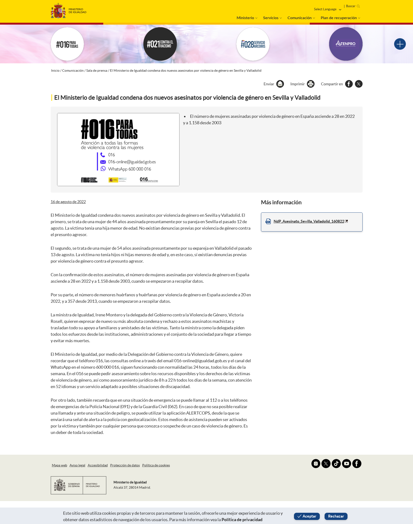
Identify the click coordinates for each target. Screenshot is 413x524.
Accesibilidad (98, 465)
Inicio (55, 70)
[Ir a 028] (253, 44)
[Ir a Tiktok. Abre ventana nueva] (336, 463)
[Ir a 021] (160, 44)
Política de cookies (156, 465)
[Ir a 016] (67, 44)
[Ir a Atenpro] (346, 44)
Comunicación (300, 18)
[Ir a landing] (400, 44)
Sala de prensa (96, 70)
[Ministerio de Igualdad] (69, 9)
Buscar (350, 6)
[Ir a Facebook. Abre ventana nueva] (356, 463)
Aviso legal (77, 465)
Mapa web (59, 465)
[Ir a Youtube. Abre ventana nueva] (346, 463)
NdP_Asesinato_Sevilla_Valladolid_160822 (309, 221)
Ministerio (245, 18)
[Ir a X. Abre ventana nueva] (326, 463)
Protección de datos (125, 465)
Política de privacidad (242, 519)
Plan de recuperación (339, 18)
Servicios (270, 18)
